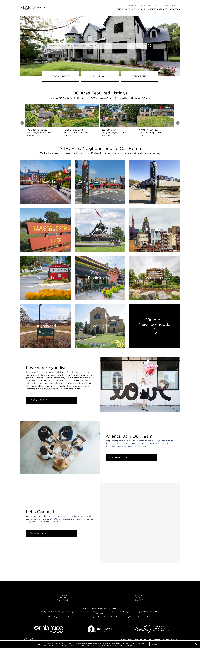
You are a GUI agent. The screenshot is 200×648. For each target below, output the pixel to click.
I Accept (154, 644)
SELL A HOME (139, 76)
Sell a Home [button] (139, 9)
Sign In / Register (164, 5)
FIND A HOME (100, 76)
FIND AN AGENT (61, 76)
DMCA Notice (154, 640)
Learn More (37, 400)
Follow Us (36, 533)
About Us (138, 595)
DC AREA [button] (145, 5)
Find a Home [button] (123, 9)
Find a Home (61, 595)
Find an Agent (62, 600)
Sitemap (165, 640)
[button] (196, 644)
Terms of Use (140, 640)
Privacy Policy (126, 640)
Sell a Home (61, 598)
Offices (137, 598)
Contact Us (139, 600)
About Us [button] (174, 9)
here (131, 645)
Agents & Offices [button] (157, 9)
